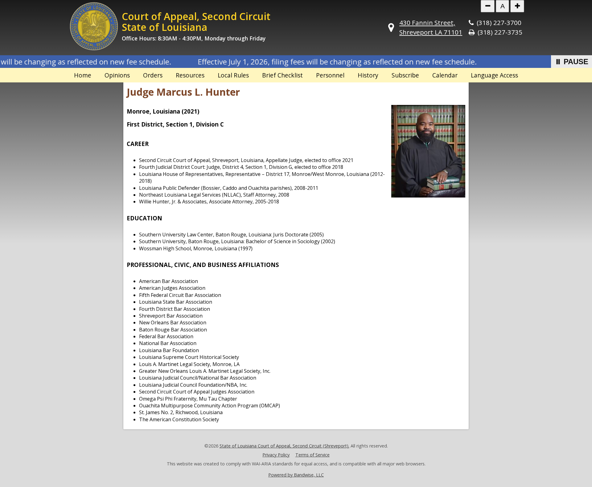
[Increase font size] (517, 6)
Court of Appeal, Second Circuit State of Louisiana (196, 22)
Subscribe (405, 75)
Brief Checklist (282, 75)
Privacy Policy (276, 455)
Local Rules (233, 75)
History (368, 75)
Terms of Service (312, 455)
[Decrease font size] (488, 6)
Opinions (117, 75)
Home (82, 75)
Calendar (445, 75)
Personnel (330, 75)
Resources (190, 75)
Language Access (494, 75)
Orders (152, 75)
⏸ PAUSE (571, 61)
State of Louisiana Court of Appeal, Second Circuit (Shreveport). (284, 446)
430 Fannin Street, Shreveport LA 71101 (430, 27)
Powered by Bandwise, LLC (296, 475)
